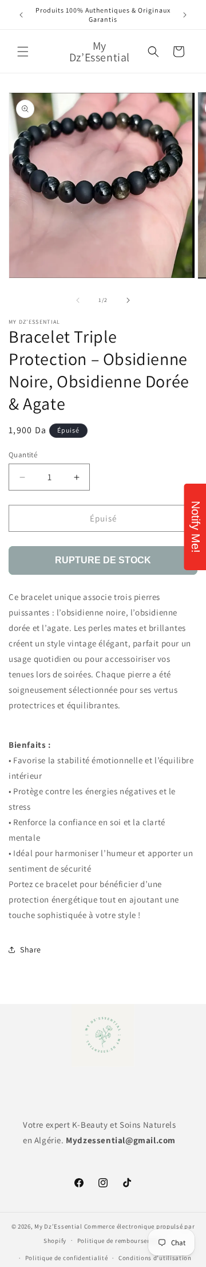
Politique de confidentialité (66, 1258)
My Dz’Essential (58, 1226)
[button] (22, 51)
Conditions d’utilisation (155, 1258)
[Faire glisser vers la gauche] (77, 300)
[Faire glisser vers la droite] (128, 300)
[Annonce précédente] (21, 15)
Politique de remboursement (120, 1241)
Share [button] (30, 949)
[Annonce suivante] (184, 15)
